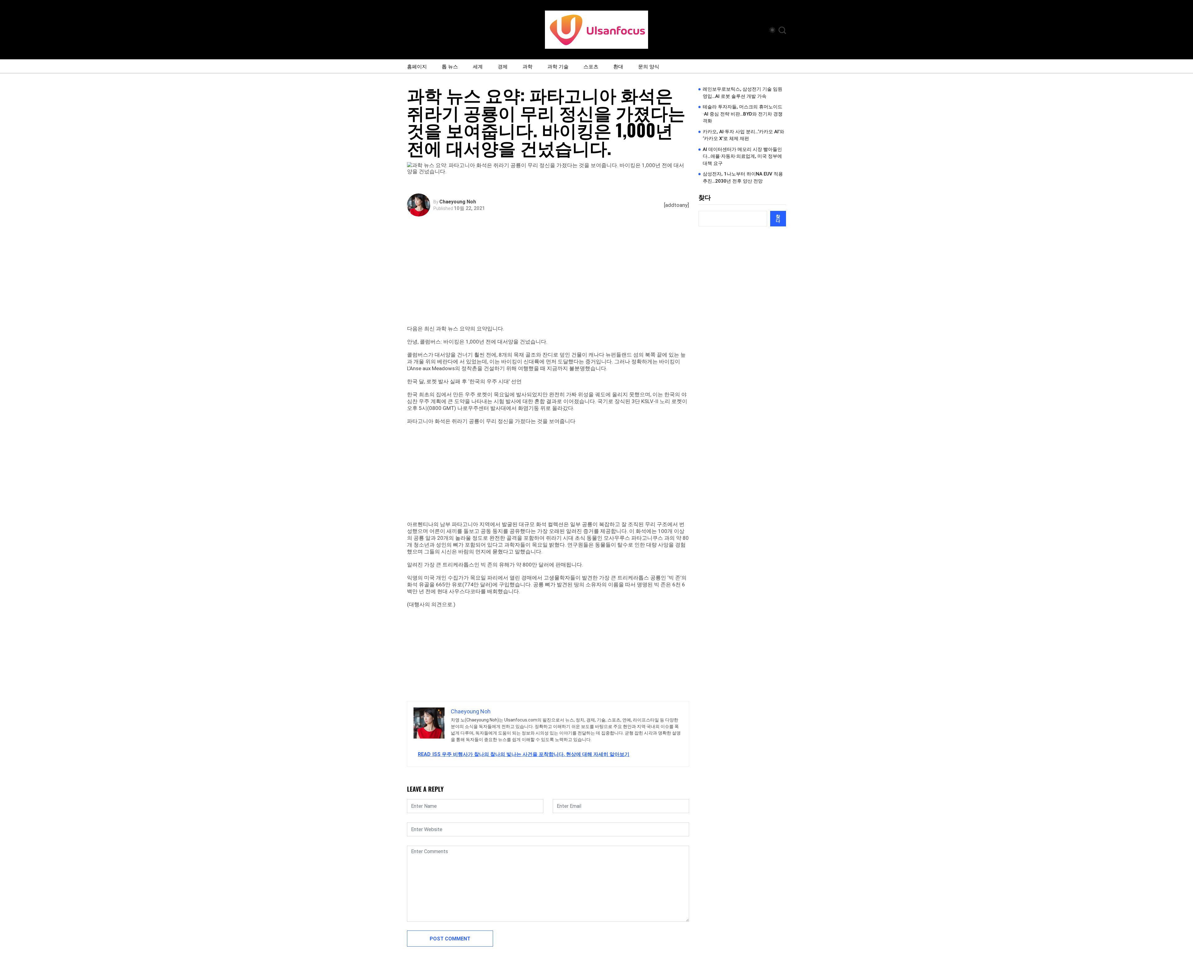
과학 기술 (558, 66)
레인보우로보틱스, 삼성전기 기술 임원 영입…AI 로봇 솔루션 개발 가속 (742, 92)
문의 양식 (648, 66)
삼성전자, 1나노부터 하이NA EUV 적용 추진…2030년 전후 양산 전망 (743, 177)
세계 (478, 66)
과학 (528, 66)
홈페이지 (417, 66)
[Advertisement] (550, 278)
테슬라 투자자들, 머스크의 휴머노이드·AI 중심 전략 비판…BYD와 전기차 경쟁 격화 (743, 114)
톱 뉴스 (450, 66)
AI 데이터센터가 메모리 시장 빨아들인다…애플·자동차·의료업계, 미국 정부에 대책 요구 (742, 156)
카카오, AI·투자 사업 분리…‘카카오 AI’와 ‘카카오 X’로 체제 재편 (743, 135)
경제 (503, 66)
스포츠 (590, 66)
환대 (618, 66)
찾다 (704, 197)
